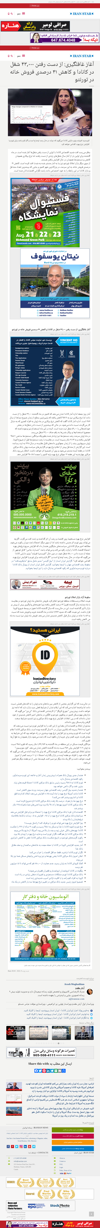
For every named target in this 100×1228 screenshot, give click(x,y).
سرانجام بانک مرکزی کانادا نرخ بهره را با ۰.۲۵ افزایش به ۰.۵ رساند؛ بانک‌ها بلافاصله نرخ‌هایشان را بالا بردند (47, 818)
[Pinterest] (44, 1071)
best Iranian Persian (19, 1138)
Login (61, 1167)
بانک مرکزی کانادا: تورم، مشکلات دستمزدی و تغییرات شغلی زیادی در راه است (49, 875)
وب (34, 1133)
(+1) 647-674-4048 (20, 1158)
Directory (33, 1141)
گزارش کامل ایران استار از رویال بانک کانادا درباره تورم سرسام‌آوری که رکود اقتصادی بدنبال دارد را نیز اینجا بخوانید (51, 567)
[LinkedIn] (48, 1071)
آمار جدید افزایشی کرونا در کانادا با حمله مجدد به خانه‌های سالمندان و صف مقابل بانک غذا (47, 847)
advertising (32, 1138)
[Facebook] (36, 1071)
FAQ (61, 1164)
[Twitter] (40, 1071)
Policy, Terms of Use (66, 1170)
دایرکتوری (30, 1133)
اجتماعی (13, 1133)
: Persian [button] (35, 6)
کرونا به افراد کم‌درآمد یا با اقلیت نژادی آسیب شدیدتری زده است (54, 878)
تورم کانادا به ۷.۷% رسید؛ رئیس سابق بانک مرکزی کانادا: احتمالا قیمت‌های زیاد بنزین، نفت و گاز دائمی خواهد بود (48, 785)
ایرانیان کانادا (23, 1133)
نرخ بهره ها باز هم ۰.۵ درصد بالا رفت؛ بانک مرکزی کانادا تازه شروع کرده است (49, 801)
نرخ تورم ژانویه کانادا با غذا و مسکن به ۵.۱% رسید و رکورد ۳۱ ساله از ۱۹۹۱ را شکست (46, 827)
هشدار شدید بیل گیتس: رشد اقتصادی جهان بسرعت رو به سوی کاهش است (50, 790)
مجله (36, 1133)
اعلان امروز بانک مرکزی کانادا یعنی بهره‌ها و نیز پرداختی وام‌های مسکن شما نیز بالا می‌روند (47, 858)
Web (29, 1141)
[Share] (64, 1071)
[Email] (60, 1071)
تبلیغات (8, 1133)
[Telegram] (52, 1071)
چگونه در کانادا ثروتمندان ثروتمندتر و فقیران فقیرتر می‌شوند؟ (55, 871)
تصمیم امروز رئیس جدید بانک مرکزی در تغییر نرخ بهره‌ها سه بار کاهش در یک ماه (47, 882)
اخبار (17, 1133)
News (27, 1138)
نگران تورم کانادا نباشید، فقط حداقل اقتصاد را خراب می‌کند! (56, 853)
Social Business (22, 1141)
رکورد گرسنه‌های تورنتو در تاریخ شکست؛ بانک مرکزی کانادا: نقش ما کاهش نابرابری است (47, 840)
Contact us (63, 1161)
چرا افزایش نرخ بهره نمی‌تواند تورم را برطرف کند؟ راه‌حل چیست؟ (53, 823)
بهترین (40, 1133)
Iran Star (9, 1138)
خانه (93, 2)
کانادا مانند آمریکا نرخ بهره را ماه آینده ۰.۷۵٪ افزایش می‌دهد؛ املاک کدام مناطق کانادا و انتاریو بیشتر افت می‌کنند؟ (48, 796)
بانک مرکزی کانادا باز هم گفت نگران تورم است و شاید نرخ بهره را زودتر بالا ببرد (48, 834)
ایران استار (45, 1133)
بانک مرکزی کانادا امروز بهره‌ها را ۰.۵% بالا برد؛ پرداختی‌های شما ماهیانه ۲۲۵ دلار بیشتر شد (48, 807)
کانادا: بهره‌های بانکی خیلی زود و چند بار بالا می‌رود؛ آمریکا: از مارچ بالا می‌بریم (48, 831)
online (45, 1138)
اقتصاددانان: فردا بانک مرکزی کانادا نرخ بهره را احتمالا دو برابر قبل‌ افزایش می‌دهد (46, 812)
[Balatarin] (56, 1071)
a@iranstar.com (76, 999)
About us (62, 1158)
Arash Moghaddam (74, 984)
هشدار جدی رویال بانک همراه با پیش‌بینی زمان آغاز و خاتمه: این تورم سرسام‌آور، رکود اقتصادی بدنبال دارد (47, 777)
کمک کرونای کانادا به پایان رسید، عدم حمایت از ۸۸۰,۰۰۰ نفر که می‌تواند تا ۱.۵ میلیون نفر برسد (46, 865)
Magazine (40, 1138)
